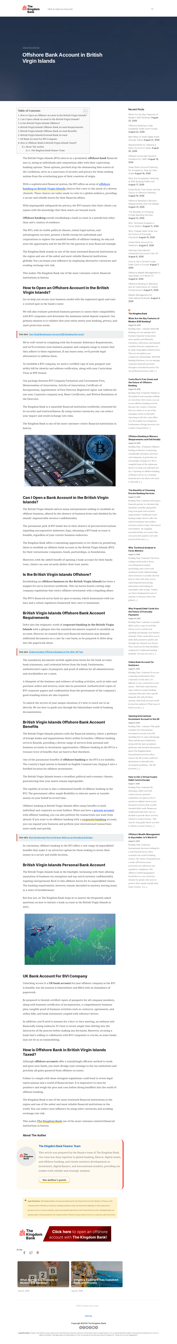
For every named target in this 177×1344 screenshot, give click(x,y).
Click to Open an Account (60, 9)
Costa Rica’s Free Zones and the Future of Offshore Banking (143, 382)
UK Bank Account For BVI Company (38, 138)
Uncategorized (31, 48)
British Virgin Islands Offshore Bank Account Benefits (48, 130)
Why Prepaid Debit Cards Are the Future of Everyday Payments (142, 234)
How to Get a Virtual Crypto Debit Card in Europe (142, 778)
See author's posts (54, 1180)
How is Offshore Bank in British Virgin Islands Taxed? (48, 142)
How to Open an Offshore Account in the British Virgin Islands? (53, 115)
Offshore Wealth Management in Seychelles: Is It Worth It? (144, 836)
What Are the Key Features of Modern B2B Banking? (39, 1281)
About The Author (35, 146)
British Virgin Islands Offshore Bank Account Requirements (51, 127)
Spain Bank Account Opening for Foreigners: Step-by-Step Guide (143, 170)
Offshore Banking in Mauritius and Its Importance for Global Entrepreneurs (143, 287)
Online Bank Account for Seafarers (141, 663)
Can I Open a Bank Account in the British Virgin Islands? (50, 119)
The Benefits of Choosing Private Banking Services (141, 492)
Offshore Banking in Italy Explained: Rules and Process (96, 1281)
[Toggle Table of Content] (84, 111)
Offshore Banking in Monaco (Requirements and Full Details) (144, 438)
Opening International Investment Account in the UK (143, 717)
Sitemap (88, 1316)
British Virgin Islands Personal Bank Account (44, 135)
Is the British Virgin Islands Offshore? (40, 123)
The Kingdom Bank (137, 313)
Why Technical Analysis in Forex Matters (142, 549)
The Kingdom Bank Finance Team (48, 150)
